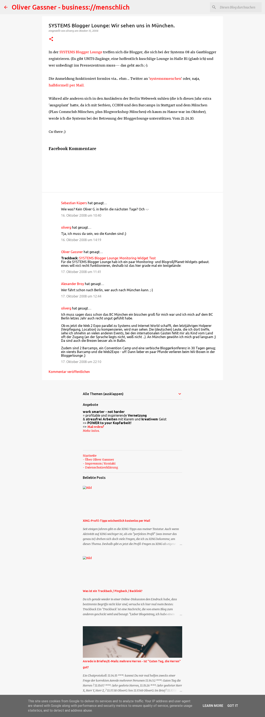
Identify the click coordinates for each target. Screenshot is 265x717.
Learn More (213, 706)
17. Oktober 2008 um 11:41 (81, 272)
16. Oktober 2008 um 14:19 (81, 240)
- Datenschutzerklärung (100, 467)
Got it (232, 706)
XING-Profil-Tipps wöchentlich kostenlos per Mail (116, 520)
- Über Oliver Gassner (98, 459)
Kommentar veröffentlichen (69, 372)
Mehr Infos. (91, 431)
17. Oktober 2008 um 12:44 (81, 296)
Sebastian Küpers (74, 203)
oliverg (66, 227)
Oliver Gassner (72, 252)
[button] (51, 39)
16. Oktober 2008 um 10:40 (81, 215)
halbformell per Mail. (66, 85)
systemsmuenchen (165, 78)
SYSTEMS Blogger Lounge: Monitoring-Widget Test (117, 258)
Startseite (89, 455)
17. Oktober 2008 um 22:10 (81, 362)
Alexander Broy (72, 284)
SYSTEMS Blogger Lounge (80, 52)
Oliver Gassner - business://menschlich (71, 7)
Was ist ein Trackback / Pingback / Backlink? (112, 591)
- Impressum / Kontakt (99, 463)
